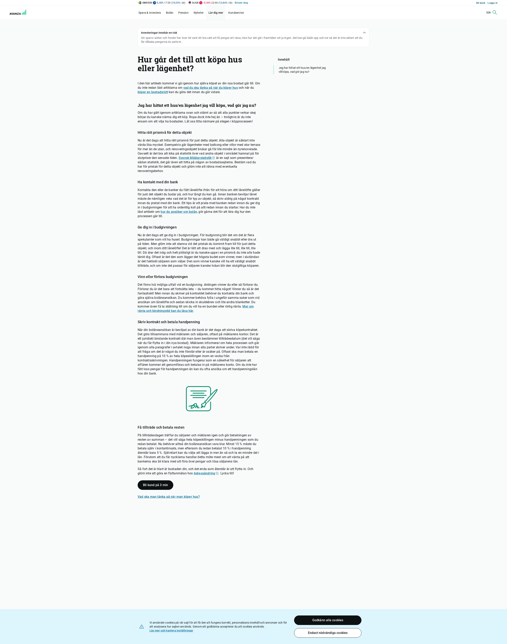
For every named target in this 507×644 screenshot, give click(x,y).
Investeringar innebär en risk (159, 32)
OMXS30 (147, 2)
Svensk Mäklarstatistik (195, 158)
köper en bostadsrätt (153, 92)
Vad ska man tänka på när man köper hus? (169, 497)
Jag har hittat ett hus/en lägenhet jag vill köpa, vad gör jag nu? (302, 69)
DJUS (195, 2)
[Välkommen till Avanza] (15, 13)
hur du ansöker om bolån (179, 212)
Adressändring (204, 473)
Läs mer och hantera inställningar (171, 630)
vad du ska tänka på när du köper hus (210, 88)
